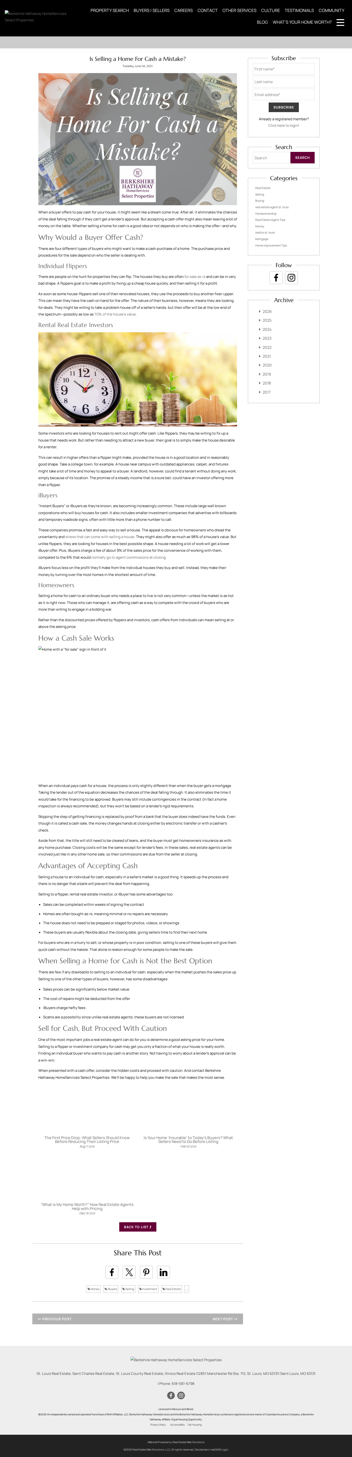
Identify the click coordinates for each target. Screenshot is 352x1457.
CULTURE (270, 10)
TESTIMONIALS (299, 10)
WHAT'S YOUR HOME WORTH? (302, 22)
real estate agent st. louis (272, 207)
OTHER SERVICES (239, 10)
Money (94, 1289)
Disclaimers (202, 1449)
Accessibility (177, 1424)
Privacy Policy (158, 1424)
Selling (129, 1289)
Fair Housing (195, 1424)
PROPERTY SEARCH (110, 10)
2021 (267, 356)
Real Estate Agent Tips (270, 220)
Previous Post (56, 1319)
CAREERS (183, 10)
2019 (267, 374)
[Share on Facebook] (111, 1272)
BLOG (262, 22)
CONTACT (208, 10)
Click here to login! (283, 125)
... (187, 1289)
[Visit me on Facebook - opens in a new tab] (276, 277)
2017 (267, 392)
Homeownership (266, 214)
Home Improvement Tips (271, 245)
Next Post (223, 1319)
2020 (267, 365)
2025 (267, 320)
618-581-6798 (183, 1383)
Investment (149, 1289)
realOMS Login (219, 1449)
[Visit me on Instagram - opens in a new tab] (291, 277)
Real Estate (173, 1289)
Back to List (136, 1227)
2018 (267, 383)
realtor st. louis (265, 232)
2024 (267, 329)
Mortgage (261, 239)
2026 (267, 311)
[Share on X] (129, 1272)
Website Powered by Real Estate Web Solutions (176, 1442)
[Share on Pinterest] (146, 1272)
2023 (267, 338)
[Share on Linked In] (163, 1272)
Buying (259, 201)
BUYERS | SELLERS (152, 10)
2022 (267, 347)
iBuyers (112, 1289)
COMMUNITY (331, 10)
